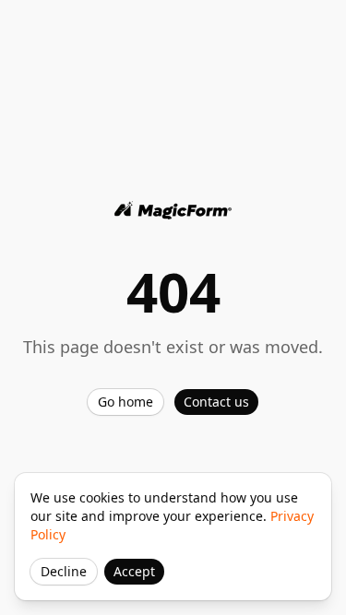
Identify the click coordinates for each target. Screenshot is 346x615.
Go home (125, 401)
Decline (64, 571)
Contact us (216, 401)
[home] (173, 210)
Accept (134, 571)
